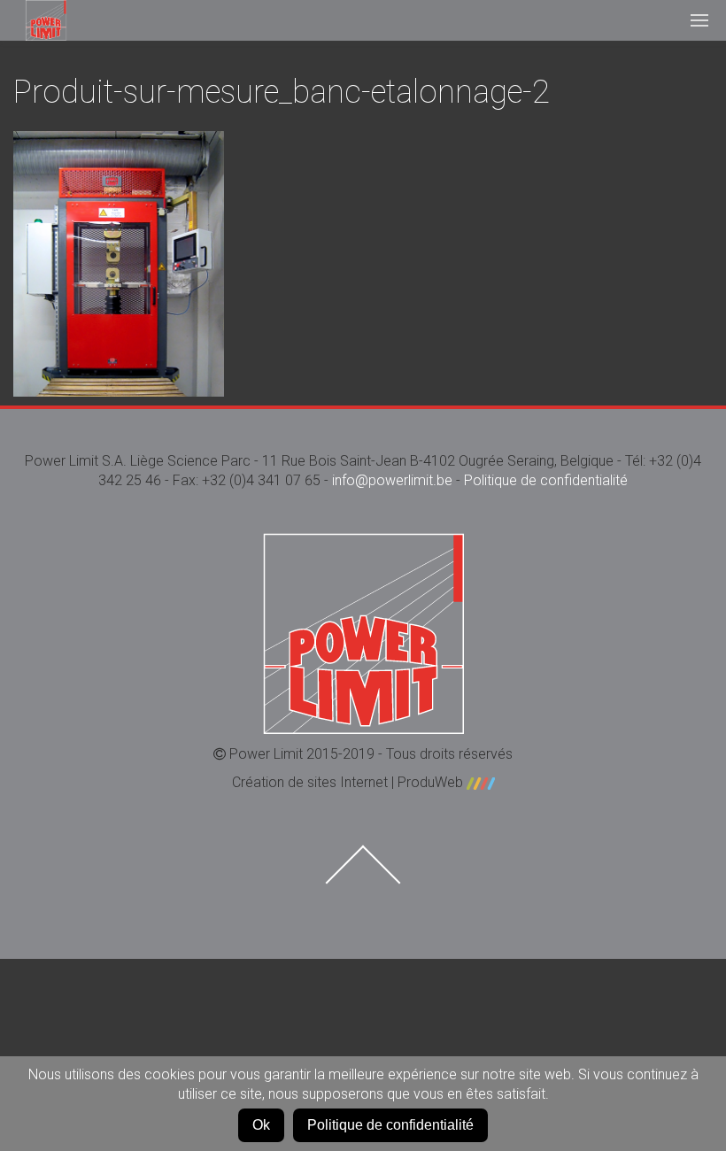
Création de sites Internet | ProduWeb (349, 782)
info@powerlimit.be (392, 480)
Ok (261, 1124)
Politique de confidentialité (546, 480)
